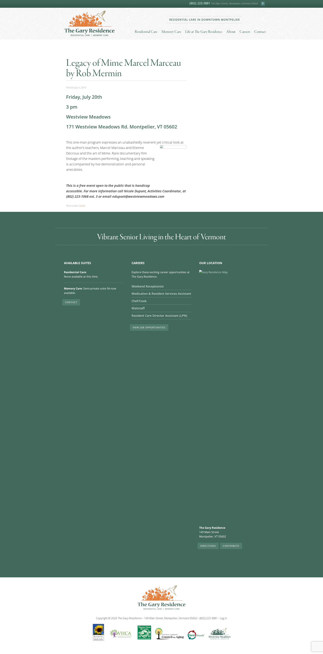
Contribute (231, 545)
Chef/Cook (139, 301)
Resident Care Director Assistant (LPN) (159, 316)
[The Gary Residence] (89, 37)
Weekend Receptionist (148, 286)
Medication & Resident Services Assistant (161, 294)
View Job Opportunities (149, 327)
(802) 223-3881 (199, 3)
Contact (71, 302)
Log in (223, 618)
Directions (208, 545)
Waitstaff (138, 308)
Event (82, 205)
